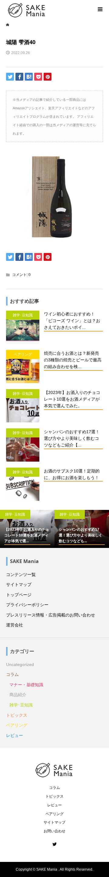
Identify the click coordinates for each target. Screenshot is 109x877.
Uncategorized (20, 664)
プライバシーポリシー (27, 604)
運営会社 (14, 625)
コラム (12, 674)
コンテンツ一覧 (21, 574)
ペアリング (16, 725)
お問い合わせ (54, 831)
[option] (27, 529)
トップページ (18, 594)
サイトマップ (18, 584)
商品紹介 (17, 694)
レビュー (14, 735)
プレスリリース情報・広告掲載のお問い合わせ (50, 615)
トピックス (16, 715)
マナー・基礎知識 (26, 684)
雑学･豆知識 (21, 705)
